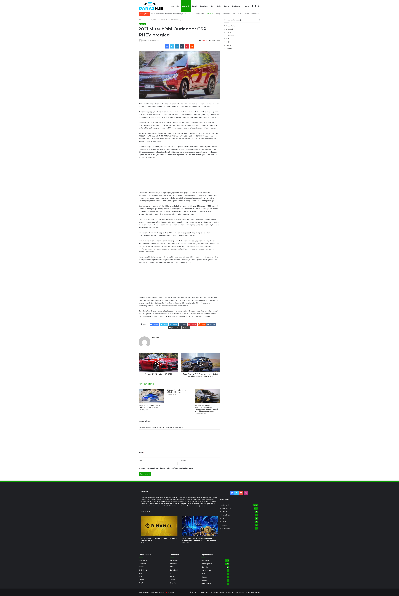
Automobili (185, 6)
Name (141, 452)
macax (144, 40)
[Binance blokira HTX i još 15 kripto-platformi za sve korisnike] (159, 526)
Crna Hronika (236, 6)
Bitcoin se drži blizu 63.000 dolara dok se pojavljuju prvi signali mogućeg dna (175, 14)
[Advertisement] (179, 175)
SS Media (171, 592)
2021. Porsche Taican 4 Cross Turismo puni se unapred (150, 406)
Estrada (226, 6)
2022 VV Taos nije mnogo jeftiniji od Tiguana (177, 391)
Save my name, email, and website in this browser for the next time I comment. (166, 468)
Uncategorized (226, 508)
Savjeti (219, 6)
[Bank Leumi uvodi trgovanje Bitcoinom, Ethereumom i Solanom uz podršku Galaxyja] (200, 526)
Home (142, 20)
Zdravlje (194, 6)
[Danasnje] (151, 6)
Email (141, 460)
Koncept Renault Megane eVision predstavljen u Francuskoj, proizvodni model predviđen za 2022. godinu (206, 408)
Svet (212, 6)
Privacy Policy (175, 6)
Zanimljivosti (204, 6)
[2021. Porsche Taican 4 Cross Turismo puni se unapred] (151, 396)
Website (183, 460)
